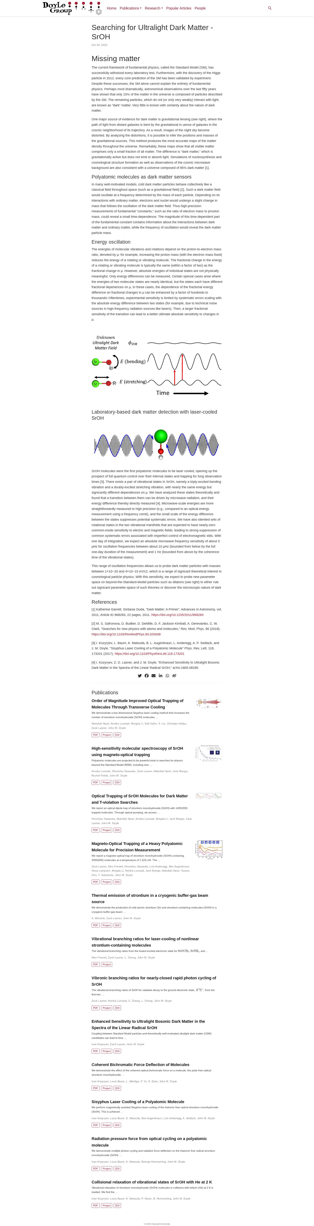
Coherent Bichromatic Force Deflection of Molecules (140, 1064)
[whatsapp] (167, 675)
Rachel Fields (100, 775)
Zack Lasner (99, 727)
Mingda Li (137, 723)
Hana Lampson (101, 870)
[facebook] (146, 675)
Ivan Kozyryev (100, 1044)
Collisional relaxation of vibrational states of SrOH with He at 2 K (152, 1182)
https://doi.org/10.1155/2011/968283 (177, 615)
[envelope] (153, 675)
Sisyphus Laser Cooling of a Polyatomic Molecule (138, 1101)
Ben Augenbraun (179, 866)
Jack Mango (180, 771)
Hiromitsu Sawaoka (124, 771)
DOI (117, 734)
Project (107, 734)
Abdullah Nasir (100, 723)
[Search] (269, 8)
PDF (95, 734)
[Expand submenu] (141, 8)
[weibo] (174, 675)
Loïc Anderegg (158, 866)
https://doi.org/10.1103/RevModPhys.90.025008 (126, 634)
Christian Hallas (176, 723)
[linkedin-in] (160, 675)
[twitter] (139, 675)
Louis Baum (117, 1081)
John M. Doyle (117, 727)
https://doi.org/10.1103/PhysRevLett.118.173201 (149, 654)
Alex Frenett (115, 866)
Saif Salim (151, 723)
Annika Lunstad (120, 723)
